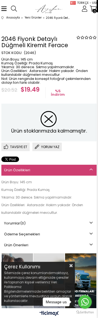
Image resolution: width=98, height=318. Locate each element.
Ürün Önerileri (16, 245)
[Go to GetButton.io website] (85, 312)
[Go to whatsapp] (85, 302)
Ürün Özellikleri (17, 170)
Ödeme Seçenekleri (22, 234)
